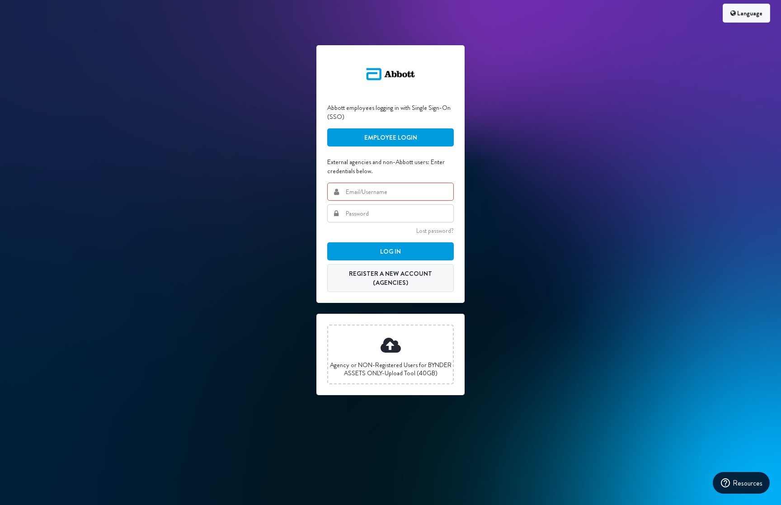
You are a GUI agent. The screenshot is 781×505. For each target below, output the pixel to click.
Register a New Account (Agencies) (390, 278)
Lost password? (435, 230)
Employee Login (390, 137)
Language (749, 13)
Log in (390, 251)
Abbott (390, 74)
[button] (390, 354)
